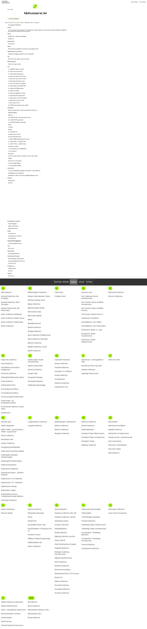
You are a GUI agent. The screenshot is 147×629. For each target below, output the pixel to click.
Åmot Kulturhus (34, 606)
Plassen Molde (7, 513)
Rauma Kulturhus (34, 509)
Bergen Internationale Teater (39, 296)
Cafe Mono (59, 292)
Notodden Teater (87, 441)
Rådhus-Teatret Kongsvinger (39, 539)
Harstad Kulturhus (62, 367)
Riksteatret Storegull (36, 513)
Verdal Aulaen (6, 618)
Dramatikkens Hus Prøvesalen (93, 326)
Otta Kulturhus (113, 453)
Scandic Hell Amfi (61, 525)
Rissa (30, 517)
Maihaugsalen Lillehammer (65, 422)
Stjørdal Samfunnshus (63, 558)
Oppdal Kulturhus (115, 430)
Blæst (30, 320)
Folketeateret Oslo (8, 385)
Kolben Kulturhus (7, 443)
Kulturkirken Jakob (8, 490)
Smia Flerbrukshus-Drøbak (65, 544)
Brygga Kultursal (34, 331)
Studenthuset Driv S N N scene (67, 574)
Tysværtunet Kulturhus (90, 548)
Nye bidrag (134, 2)
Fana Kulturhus (7, 364)
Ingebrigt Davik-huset (89, 373)
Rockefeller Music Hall (36, 525)
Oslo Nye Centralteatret (117, 445)
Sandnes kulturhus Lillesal (65, 517)
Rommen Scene (34, 535)
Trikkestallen (86, 513)
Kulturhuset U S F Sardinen (11, 483)
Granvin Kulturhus (35, 370)
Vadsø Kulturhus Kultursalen (12, 602)
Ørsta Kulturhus (34, 618)
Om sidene (142, 2)
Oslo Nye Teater (114, 449)
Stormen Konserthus (63, 570)
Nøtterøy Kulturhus (88, 445)
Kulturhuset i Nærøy (9, 486)
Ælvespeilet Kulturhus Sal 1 (38, 610)
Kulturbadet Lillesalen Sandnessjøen (9, 456)
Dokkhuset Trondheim (90, 318)
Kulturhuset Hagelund (9, 469)
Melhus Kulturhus (61, 426)
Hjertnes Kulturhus (62, 383)
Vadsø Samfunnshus (9, 606)
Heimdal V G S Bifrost (63, 371)
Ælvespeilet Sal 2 (34, 614)
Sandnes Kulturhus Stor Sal (65, 513)
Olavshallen (113, 422)
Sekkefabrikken (61, 529)
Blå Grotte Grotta (34, 312)
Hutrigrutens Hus (61, 387)
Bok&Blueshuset (34, 323)
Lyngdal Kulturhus (35, 426)
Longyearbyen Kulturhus (37, 422)
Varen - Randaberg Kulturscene (13, 610)
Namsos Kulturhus (88, 422)
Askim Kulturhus (7, 326)
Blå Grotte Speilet (34, 316)
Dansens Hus (86, 292)
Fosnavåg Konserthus (9, 389)
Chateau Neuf (60, 296)
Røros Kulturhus (34, 546)
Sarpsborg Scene (61, 521)
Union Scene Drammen (117, 513)
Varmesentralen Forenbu (11, 614)
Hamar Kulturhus (61, 364)
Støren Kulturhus (61, 581)
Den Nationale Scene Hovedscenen (89, 297)
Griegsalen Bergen (35, 377)
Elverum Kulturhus (115, 296)
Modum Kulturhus (61, 430)
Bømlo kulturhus (34, 351)
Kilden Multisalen (7, 426)
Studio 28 (58, 577)
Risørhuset (32, 521)
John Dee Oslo (114, 360)
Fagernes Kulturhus (9, 360)
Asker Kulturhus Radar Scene (12, 318)
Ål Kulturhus (32, 602)
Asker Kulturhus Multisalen (11, 314)
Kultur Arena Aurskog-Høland (12, 451)
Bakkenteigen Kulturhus (37, 292)
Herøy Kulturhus (61, 375)
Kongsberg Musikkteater (10, 447)
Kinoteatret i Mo (7, 439)
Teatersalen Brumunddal (91, 509)
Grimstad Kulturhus (35, 381)
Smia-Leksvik (60, 540)
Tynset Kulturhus (88, 545)
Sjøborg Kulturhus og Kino (65, 536)
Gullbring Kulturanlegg (36, 385)
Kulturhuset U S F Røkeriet (11, 479)
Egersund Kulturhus (116, 292)
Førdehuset (5, 413)
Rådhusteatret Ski (35, 542)
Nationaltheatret (87, 430)
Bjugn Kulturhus (34, 304)
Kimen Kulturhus (7, 435)
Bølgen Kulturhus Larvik (37, 347)
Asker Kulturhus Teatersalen (12, 322)
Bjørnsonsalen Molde (36, 308)
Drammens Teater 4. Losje (91, 330)
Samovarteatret (61, 509)
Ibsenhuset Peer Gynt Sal (91, 366)
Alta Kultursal (6, 292)
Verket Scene (6, 621)
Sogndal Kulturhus (62, 548)
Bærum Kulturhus (34, 343)
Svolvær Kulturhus (62, 593)
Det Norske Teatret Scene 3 (92, 314)
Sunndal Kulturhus (62, 585)
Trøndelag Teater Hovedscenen (93, 529)
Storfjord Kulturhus (62, 566)
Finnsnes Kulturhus (8, 373)
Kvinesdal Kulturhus (9, 500)
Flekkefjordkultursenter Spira (12, 377)
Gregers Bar (33, 373)
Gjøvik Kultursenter (35, 366)
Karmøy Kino (6, 422)
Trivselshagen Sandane (90, 517)
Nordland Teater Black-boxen (92, 433)
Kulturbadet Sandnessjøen (11, 461)
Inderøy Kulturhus (88, 370)
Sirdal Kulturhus (61, 533)
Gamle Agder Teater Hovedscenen (35, 361)
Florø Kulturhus (7, 381)
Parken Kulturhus (8, 509)
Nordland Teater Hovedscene (93, 437)
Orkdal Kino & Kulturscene (118, 433)
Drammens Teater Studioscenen (88, 341)
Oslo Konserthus (114, 441)
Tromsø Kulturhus (88, 521)
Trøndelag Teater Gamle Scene (93, 525)
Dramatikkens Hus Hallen (91, 322)
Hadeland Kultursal (62, 360)
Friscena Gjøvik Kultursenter (12, 397)
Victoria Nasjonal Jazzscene (12, 625)
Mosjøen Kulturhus (62, 433)
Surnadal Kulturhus (62, 589)
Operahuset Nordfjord (116, 426)
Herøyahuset (60, 379)
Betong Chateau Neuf (36, 300)
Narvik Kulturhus (87, 426)
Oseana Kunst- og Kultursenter (120, 437)
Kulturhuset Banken (8, 465)
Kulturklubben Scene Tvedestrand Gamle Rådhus (12, 495)
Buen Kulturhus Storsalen (38, 339)
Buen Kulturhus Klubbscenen (39, 335)
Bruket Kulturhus (34, 327)
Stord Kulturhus (61, 562)
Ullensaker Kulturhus (116, 509)
